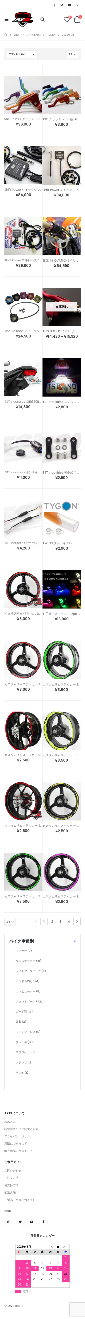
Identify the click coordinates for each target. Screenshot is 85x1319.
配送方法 (10, 1192)
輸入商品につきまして (18, 1151)
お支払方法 (11, 1185)
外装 (21, 1022)
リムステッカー (28, 961)
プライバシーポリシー (18, 1136)
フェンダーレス (28, 1032)
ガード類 (24, 1011)
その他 (22, 1073)
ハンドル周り (27, 981)
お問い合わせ (12, 1171)
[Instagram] (77, 5)
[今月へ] (58, 1246)
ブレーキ (24, 1042)
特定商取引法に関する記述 (21, 1129)
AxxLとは (10, 1122)
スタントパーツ (29, 1001)
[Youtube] (69, 5)
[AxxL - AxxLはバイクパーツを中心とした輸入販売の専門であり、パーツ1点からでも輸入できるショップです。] (22, 20)
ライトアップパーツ (31, 971)
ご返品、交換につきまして (21, 1200)
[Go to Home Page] (5, 35)
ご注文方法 (11, 1178)
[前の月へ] (50, 1246)
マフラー (24, 951)
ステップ (23, 1062)
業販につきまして (15, 1143)
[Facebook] (54, 5)
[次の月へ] (66, 1246)
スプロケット (26, 1052)
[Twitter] (61, 5)
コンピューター (28, 991)
